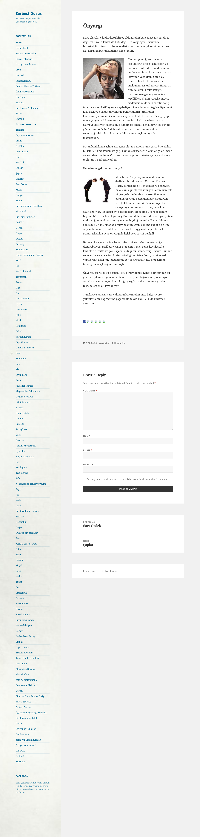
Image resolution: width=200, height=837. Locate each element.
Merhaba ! (21, 761)
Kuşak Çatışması (24, 58)
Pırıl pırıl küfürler (25, 216)
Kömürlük (21, 325)
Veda (18, 500)
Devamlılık (21, 521)
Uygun (19, 304)
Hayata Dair (120, 342)
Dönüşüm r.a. (23, 734)
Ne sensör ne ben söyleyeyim (31, 483)
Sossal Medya (23, 614)
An (17, 494)
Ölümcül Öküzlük (25, 91)
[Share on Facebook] (84, 321)
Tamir (19, 200)
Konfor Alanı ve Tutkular (29, 86)
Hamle (19, 418)
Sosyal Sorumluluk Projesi (29, 255)
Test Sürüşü (22, 472)
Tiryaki (19, 565)
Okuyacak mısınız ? (26, 745)
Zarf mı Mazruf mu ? (26, 679)
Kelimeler (21, 358)
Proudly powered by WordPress (99, 571)
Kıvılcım (20, 440)
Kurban (20, 516)
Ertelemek (21, 592)
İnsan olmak (22, 48)
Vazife (19, 140)
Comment (90, 390)
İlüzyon (20, 560)
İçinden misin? (23, 80)
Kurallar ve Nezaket (26, 53)
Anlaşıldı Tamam (24, 385)
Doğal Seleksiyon (24, 396)
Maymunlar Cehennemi (28, 391)
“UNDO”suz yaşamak (26, 543)
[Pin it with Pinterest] (96, 322)
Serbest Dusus (29, 13)
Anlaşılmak (21, 663)
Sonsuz (19, 167)
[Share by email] (104, 322)
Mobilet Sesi (22, 249)
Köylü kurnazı (23, 342)
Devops (19, 227)
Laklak (19, 331)
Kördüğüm (21, 467)
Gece (18, 570)
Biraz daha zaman (25, 619)
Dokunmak (21, 309)
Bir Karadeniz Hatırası (27, 511)
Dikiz (18, 549)
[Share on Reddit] (92, 322)
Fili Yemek (21, 211)
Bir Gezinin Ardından (27, 107)
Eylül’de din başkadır (27, 532)
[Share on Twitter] (88, 322)
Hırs (18, 287)
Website (88, 464)
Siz (17, 265)
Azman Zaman (23, 707)
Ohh (18, 293)
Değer (19, 527)
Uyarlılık (20, 451)
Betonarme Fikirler (26, 685)
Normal (20, 75)
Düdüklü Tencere (25, 347)
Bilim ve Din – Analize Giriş (30, 696)
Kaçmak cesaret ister (27, 124)
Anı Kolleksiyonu (24, 625)
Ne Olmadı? (22, 603)
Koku (18, 587)
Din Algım (21, 97)
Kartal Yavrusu (23, 701)
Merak (19, 42)
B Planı (19, 407)
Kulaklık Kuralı (23, 271)
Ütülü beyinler (23, 402)
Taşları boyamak (24, 652)
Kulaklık (20, 162)
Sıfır (18, 478)
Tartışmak (21, 276)
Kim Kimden (22, 674)
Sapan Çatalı (22, 412)
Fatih (18, 314)
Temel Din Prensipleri (27, 658)
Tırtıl (18, 260)
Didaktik (20, 750)
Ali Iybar (105, 342)
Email (87, 450)
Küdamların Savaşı (25, 636)
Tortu (19, 113)
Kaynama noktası (25, 135)
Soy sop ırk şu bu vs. (26, 728)
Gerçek (19, 690)
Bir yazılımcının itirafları (29, 206)
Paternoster (22, 151)
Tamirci (20, 129)
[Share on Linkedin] (100, 322)
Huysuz (20, 233)
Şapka (19, 173)
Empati (19, 641)
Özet (18, 434)
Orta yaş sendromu (26, 64)
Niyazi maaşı (22, 647)
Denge (19, 723)
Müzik (19, 189)
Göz (18, 363)
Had (18, 156)
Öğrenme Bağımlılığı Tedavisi (31, 712)
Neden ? (20, 756)
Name (87, 436)
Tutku (19, 581)
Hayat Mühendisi (25, 456)
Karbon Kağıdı (23, 336)
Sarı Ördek (21, 184)
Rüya (18, 353)
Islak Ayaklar (22, 298)
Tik (17, 369)
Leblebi (20, 423)
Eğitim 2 (20, 102)
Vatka (19, 576)
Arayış (19, 505)
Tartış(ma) (21, 429)
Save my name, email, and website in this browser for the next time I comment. (127, 479)
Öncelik (20, 118)
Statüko (20, 146)
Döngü (19, 195)
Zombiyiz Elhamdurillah (28, 739)
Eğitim (19, 238)
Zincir (19, 320)
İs (17, 462)
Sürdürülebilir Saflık (26, 717)
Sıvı (18, 538)
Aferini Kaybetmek (26, 445)
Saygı (18, 69)
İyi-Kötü (20, 222)
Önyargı (20, 178)
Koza (18, 380)
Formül (19, 609)
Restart (19, 630)
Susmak (20, 598)
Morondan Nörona (25, 668)
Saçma (19, 282)
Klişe (18, 554)
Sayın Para (21, 374)
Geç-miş (20, 244)
